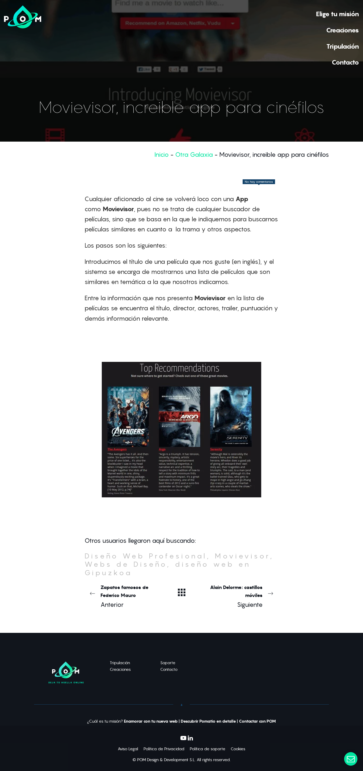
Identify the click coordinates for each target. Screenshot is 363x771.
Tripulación (120, 662)
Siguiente (236, 596)
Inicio (161, 154)
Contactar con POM (257, 721)
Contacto (169, 669)
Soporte (167, 662)
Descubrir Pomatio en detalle (208, 721)
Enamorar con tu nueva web (151, 721)
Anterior (124, 596)
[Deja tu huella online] (22, 37)
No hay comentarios (259, 182)
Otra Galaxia (194, 154)
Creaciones (120, 669)
